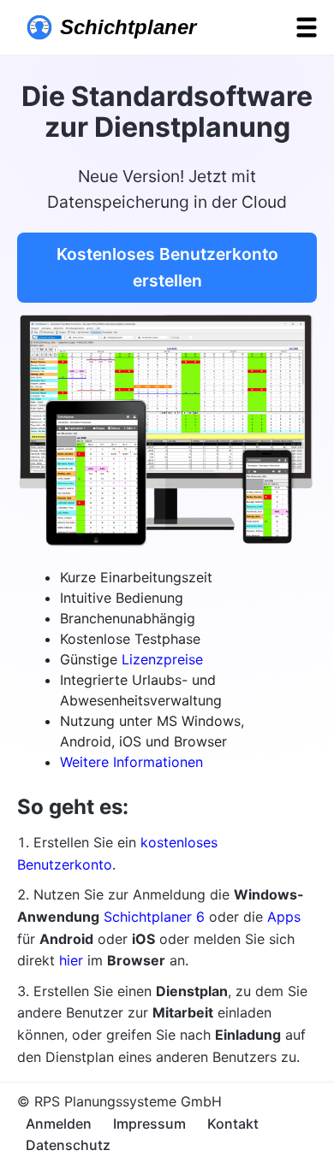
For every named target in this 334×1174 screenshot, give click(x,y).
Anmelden (59, 1123)
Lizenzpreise (162, 659)
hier (71, 960)
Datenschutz (68, 1144)
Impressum (149, 1123)
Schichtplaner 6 (154, 916)
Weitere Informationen (131, 761)
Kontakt (233, 1123)
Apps (284, 916)
